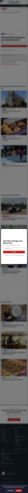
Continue (14, 252)
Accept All (19, 490)
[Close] (24, 232)
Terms (17, 255)
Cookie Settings (10, 490)
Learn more (21, 487)
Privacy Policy (21, 255)
